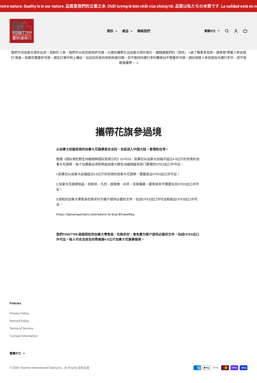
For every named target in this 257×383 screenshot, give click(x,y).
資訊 (110, 31)
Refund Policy (19, 321)
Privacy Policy (19, 313)
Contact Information (24, 336)
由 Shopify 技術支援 (76, 367)
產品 (125, 31)
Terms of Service (21, 328)
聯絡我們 (143, 31)
